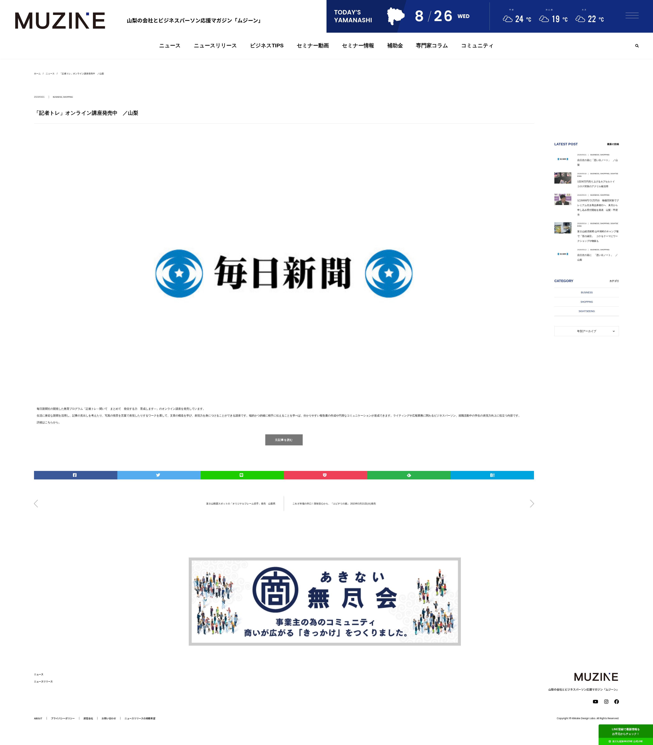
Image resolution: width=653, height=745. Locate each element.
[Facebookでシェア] (75, 475)
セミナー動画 (313, 45)
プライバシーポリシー (63, 718)
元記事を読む (284, 439)
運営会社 (88, 718)
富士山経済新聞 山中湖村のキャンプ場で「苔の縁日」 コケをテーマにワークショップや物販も (597, 236)
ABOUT (38, 718)
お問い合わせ (109, 718)
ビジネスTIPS (267, 45)
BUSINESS (57, 97)
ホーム (37, 73)
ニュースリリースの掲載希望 (140, 718)
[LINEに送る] (242, 475)
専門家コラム (432, 45)
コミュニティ (477, 45)
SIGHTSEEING (587, 311)
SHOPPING (68, 97)
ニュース (170, 45)
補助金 (395, 45)
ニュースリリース (215, 45)
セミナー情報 (358, 45)
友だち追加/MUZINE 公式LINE (627, 741)
